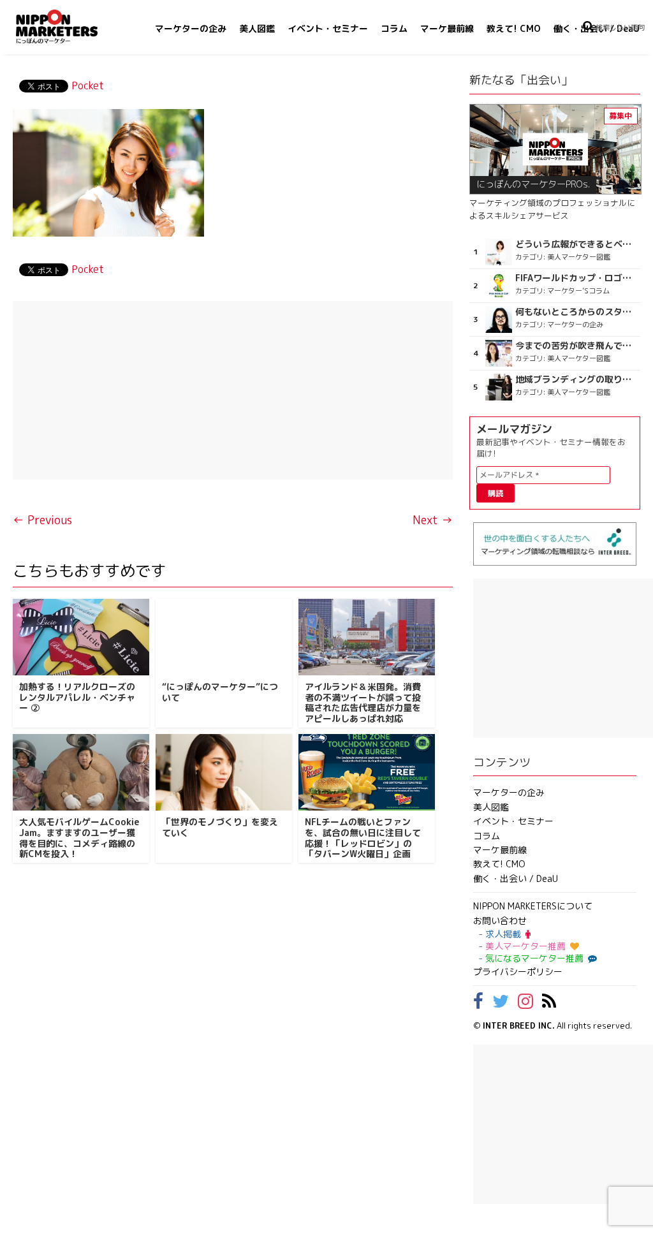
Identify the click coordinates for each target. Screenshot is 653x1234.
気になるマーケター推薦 (534, 958)
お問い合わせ (500, 920)
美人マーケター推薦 (525, 946)
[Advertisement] (233, 390)
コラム (394, 28)
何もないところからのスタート (576, 311)
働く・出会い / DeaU (515, 878)
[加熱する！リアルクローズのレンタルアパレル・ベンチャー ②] (81, 637)
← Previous (42, 520)
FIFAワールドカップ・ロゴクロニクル (576, 278)
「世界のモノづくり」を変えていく (220, 827)
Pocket (87, 85)
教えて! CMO (514, 28)
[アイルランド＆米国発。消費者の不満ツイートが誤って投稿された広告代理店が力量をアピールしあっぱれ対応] (366, 637)
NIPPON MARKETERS (69, 26)
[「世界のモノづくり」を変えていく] (224, 772)
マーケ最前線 (447, 28)
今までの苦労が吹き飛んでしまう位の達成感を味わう (576, 345)
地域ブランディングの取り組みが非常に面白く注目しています (576, 379)
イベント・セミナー (328, 28)
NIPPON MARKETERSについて (532, 906)
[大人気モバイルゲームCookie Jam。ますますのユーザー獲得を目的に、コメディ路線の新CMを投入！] (81, 772)
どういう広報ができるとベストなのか (576, 244)
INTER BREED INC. (519, 1025)
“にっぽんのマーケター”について (220, 691)
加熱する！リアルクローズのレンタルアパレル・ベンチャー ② (77, 697)
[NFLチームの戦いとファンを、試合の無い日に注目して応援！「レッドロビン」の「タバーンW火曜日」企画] (366, 772)
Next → (433, 520)
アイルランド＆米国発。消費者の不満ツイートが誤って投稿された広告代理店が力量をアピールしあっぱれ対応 (363, 702)
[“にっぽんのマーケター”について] (224, 637)
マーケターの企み (190, 28)
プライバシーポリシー (517, 972)
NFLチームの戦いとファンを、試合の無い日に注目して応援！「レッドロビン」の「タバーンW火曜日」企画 (363, 838)
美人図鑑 (257, 28)
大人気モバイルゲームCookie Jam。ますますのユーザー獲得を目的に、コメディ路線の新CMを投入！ (79, 838)
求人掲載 (503, 934)
